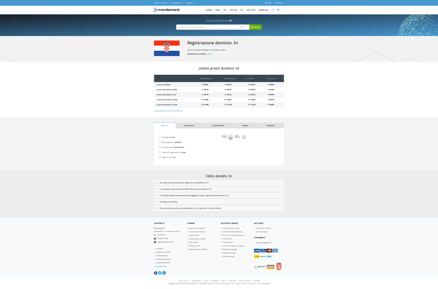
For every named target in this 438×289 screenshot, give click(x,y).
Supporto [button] (189, 3)
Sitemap (257, 281)
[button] (272, 10)
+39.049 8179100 (163, 238)
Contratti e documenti (163, 259)
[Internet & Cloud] (166, 8)
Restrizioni (189, 125)
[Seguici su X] (160, 273)
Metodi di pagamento (263, 243)
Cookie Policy (196, 281)
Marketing (263, 10)
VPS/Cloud (251, 10)
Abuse (206, 281)
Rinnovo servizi (194, 246)
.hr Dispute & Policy (169, 202)
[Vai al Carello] (280, 10)
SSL (242, 10)
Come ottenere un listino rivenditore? (168, 111)
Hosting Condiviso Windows (232, 232)
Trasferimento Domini (197, 232)
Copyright (215, 281)
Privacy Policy (183, 281)
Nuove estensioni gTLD (197, 239)
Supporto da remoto (163, 252)
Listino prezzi (194, 242)
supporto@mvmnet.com (165, 242)
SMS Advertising (228, 256)
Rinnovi (245, 125)
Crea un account (262, 232)
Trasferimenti (218, 125)
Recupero (271, 125)
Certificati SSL (227, 239)
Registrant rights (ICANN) (198, 249)
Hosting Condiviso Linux (231, 228)
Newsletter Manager (229, 249)
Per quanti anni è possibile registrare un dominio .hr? (184, 182)
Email (217, 10)
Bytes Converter (245, 281)
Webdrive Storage (229, 253)
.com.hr (209, 54)
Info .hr (165, 125)
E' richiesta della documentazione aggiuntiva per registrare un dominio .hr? (194, 195)
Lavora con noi (161, 266)
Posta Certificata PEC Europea (233, 246)
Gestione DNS (194, 235)
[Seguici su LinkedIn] (164, 273)
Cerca (256, 27)
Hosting (233, 10)
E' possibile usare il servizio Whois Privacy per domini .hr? (186, 189)
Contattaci (159, 249)
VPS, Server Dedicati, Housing (233, 235)
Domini (209, 10)
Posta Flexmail (227, 242)
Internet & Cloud (160, 3)
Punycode (232, 281)
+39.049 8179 (176, 3)
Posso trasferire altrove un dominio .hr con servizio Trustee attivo (190, 208)
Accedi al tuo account (263, 228)
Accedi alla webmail (163, 263)
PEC (225, 10)
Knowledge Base (162, 256)
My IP (224, 281)
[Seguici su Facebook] (156, 273)
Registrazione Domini (197, 228)
